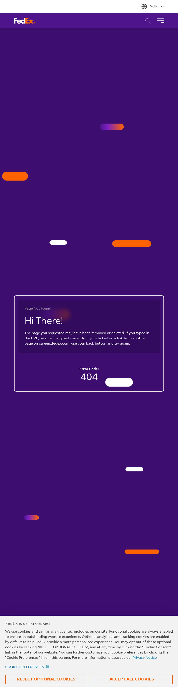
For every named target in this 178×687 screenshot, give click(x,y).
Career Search (147, 20)
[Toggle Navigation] (160, 20)
